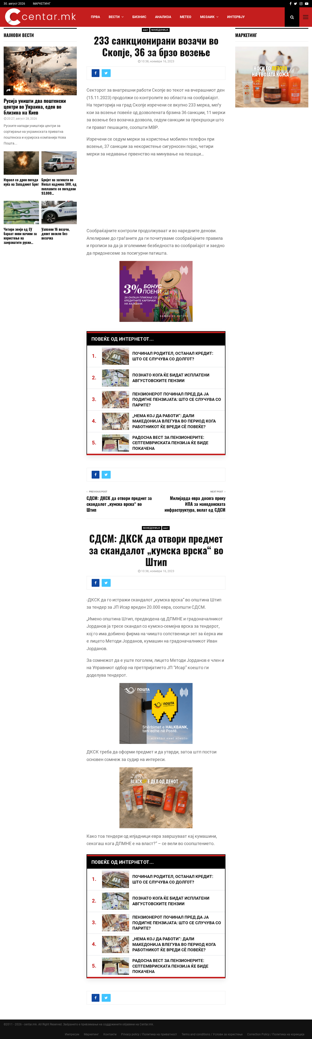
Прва (95, 17)
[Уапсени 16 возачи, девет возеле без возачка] (59, 212)
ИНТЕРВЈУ (236, 17)
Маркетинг (91, 1034)
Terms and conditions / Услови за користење (212, 1034)
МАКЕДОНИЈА (159, 30)
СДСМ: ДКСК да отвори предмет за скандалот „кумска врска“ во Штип (119, 504)
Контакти (110, 1034)
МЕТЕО (185, 17)
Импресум (72, 1034)
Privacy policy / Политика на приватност (149, 1034)
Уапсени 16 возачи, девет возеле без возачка (55, 234)
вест (145, 30)
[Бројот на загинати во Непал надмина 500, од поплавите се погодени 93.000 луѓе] (59, 163)
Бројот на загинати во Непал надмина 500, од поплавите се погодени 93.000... (59, 186)
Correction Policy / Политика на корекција (275, 1034)
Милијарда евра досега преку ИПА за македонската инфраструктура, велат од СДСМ (195, 504)
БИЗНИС (139, 17)
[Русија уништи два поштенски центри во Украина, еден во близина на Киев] (40, 71)
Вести (114, 17)
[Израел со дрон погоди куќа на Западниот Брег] (21, 163)
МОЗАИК (207, 17)
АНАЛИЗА (163, 17)
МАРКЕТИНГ (42, 3)
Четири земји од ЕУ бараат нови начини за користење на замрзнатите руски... (20, 236)
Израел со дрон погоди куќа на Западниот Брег (21, 182)
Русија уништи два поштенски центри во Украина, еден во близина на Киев (35, 106)
